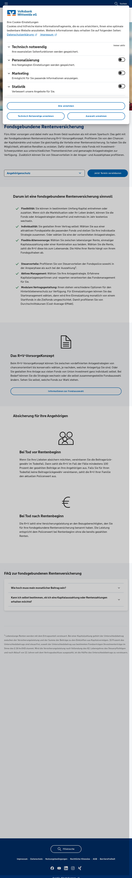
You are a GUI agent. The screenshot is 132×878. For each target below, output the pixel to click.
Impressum (47, 34)
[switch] (121, 60)
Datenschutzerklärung (20, 34)
